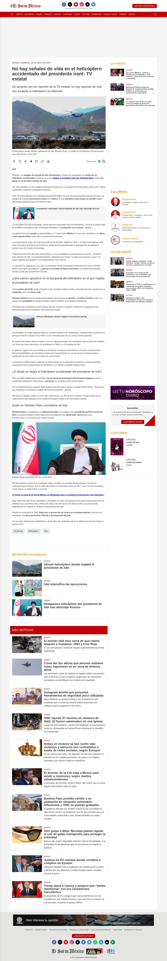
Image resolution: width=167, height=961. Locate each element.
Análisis (57, 14)
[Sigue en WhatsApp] (99, 161)
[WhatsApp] (25, 161)
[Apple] (107, 942)
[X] (70, 4)
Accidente (18, 531)
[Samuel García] (115, 214)
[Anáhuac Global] (115, 240)
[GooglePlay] (113, 942)
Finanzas (48, 14)
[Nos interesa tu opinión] (83, 920)
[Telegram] (31, 161)
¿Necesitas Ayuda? (83, 936)
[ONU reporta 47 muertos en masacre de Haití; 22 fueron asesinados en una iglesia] (27, 724)
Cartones (67, 14)
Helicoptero (34, 531)
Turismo (123, 14)
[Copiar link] (42, 161)
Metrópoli (29, 14)
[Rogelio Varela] (115, 202)
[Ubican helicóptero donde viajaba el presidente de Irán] (27, 568)
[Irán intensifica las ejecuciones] (27, 588)
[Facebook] (64, 4)
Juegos (131, 14)
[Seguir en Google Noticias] (104, 161)
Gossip (77, 14)
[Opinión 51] (115, 227)
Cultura (85, 14)
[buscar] (155, 14)
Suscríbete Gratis (132, 422)
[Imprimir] (48, 161)
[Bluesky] (93, 4)
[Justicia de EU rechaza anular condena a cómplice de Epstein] (27, 866)
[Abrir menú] (12, 14)
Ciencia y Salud (110, 14)
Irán (46, 531)
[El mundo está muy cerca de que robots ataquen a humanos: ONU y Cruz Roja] (27, 646)
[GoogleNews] (101, 942)
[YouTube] (76, 4)
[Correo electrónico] (37, 161)
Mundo (39, 14)
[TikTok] (87, 4)
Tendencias (96, 14)
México (20, 14)
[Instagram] (81, 4)
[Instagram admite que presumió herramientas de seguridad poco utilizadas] (27, 699)
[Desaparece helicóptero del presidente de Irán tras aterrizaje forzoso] (27, 607)
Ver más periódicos (144, 6)
